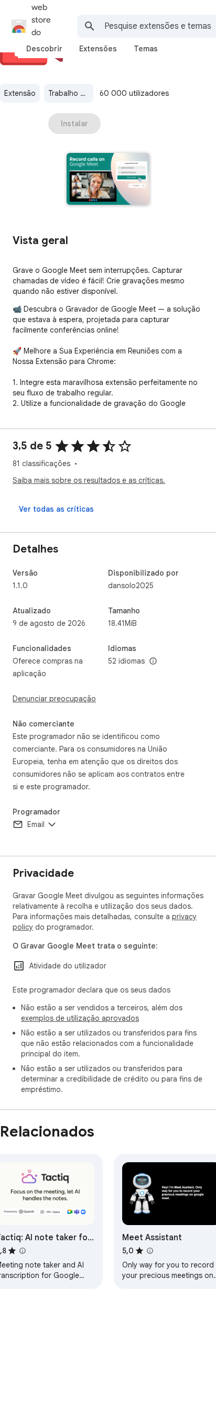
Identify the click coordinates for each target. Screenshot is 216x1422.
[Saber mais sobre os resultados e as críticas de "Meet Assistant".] (150, 1250)
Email (36, 824)
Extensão (20, 93)
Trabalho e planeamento (70, 93)
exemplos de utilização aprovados (80, 1018)
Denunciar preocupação (54, 698)
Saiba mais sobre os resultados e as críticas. (89, 480)
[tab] (44, 48)
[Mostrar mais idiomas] (153, 661)
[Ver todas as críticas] (56, 509)
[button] (108, 180)
